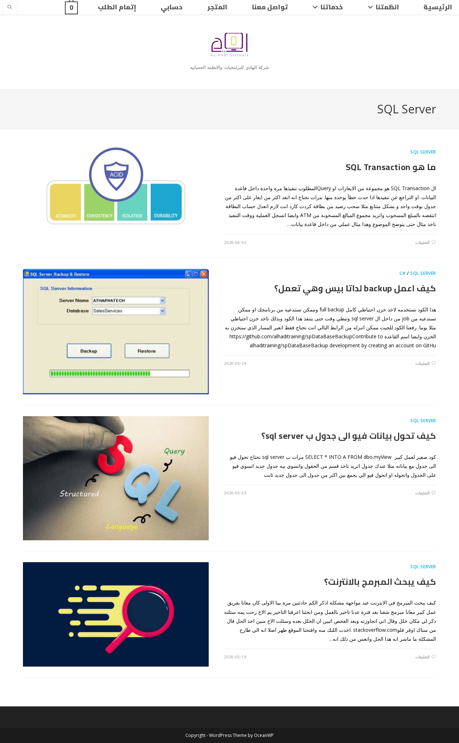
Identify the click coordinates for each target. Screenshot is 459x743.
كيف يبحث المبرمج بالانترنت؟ (380, 582)
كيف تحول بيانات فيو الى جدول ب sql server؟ (348, 436)
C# (402, 273)
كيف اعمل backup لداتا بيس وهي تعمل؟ (355, 288)
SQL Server (423, 152)
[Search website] (10, 7)
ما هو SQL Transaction (391, 167)
